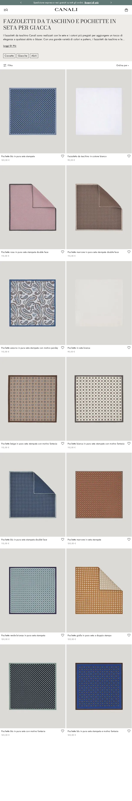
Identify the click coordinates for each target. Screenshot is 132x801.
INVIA (97, 424)
